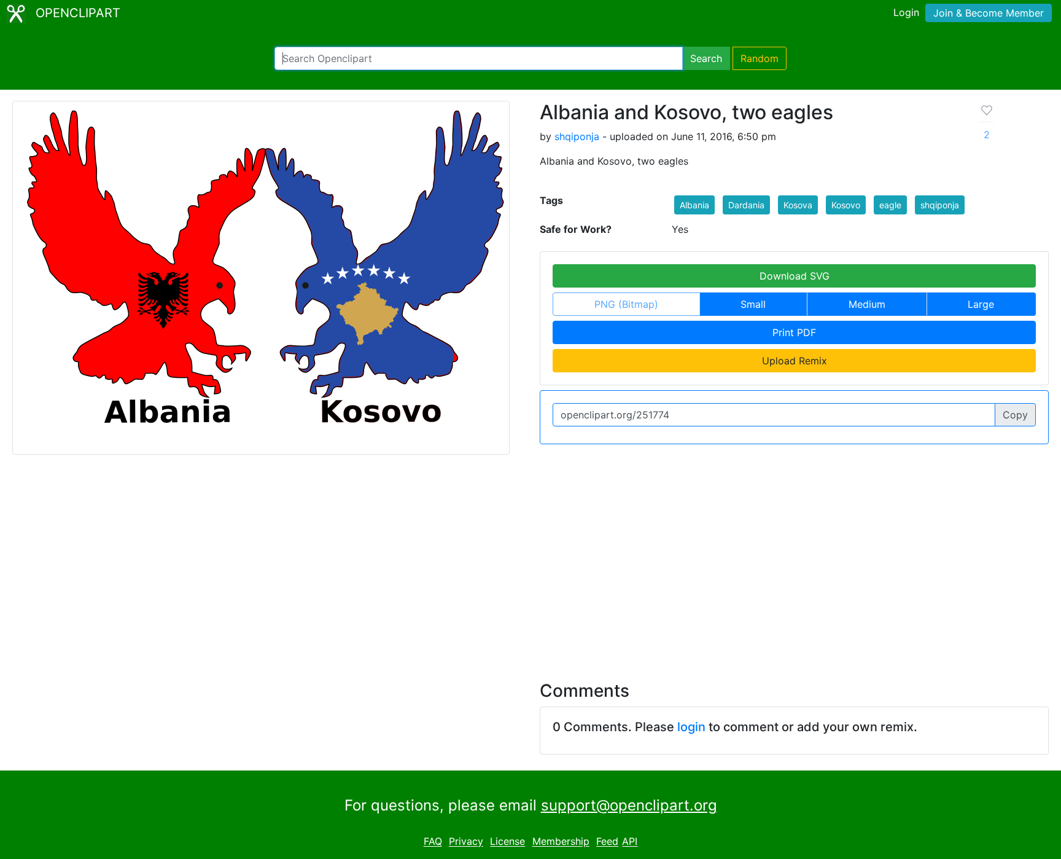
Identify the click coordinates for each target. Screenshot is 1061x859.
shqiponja (576, 136)
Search (706, 58)
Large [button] (981, 304)
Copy (1015, 415)
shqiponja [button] (939, 205)
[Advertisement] (530, 560)
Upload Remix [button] (794, 361)
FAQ (433, 842)
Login (906, 12)
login (691, 727)
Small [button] (753, 304)
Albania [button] (694, 205)
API (629, 842)
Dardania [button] (746, 205)
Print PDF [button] (794, 332)
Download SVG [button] (795, 276)
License (507, 842)
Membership (560, 842)
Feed (607, 842)
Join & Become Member (988, 13)
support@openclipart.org (629, 805)
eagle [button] (890, 205)
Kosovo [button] (845, 205)
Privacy (466, 842)
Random (759, 58)
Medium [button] (867, 304)
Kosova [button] (797, 205)
